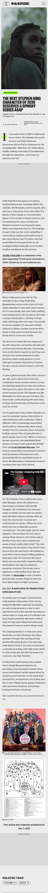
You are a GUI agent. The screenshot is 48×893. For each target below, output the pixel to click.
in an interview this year (23, 447)
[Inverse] (20, 3)
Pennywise (19, 575)
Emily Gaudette (12, 124)
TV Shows (8, 883)
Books (23, 883)
